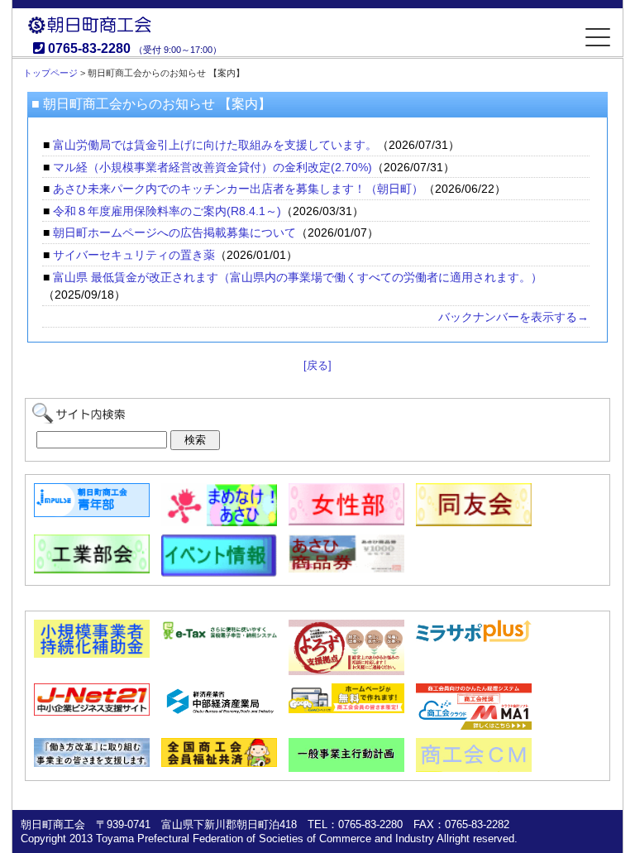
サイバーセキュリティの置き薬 (134, 254)
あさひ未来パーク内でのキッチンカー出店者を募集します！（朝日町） (238, 188)
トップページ (50, 73)
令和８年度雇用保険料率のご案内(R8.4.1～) (167, 211)
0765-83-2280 (89, 48)
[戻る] (317, 365)
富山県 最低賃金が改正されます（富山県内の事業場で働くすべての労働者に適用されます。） (297, 277)
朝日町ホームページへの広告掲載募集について (174, 232)
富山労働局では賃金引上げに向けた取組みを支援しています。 (215, 144)
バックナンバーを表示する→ (513, 316)
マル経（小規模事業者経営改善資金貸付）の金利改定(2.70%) (212, 167)
